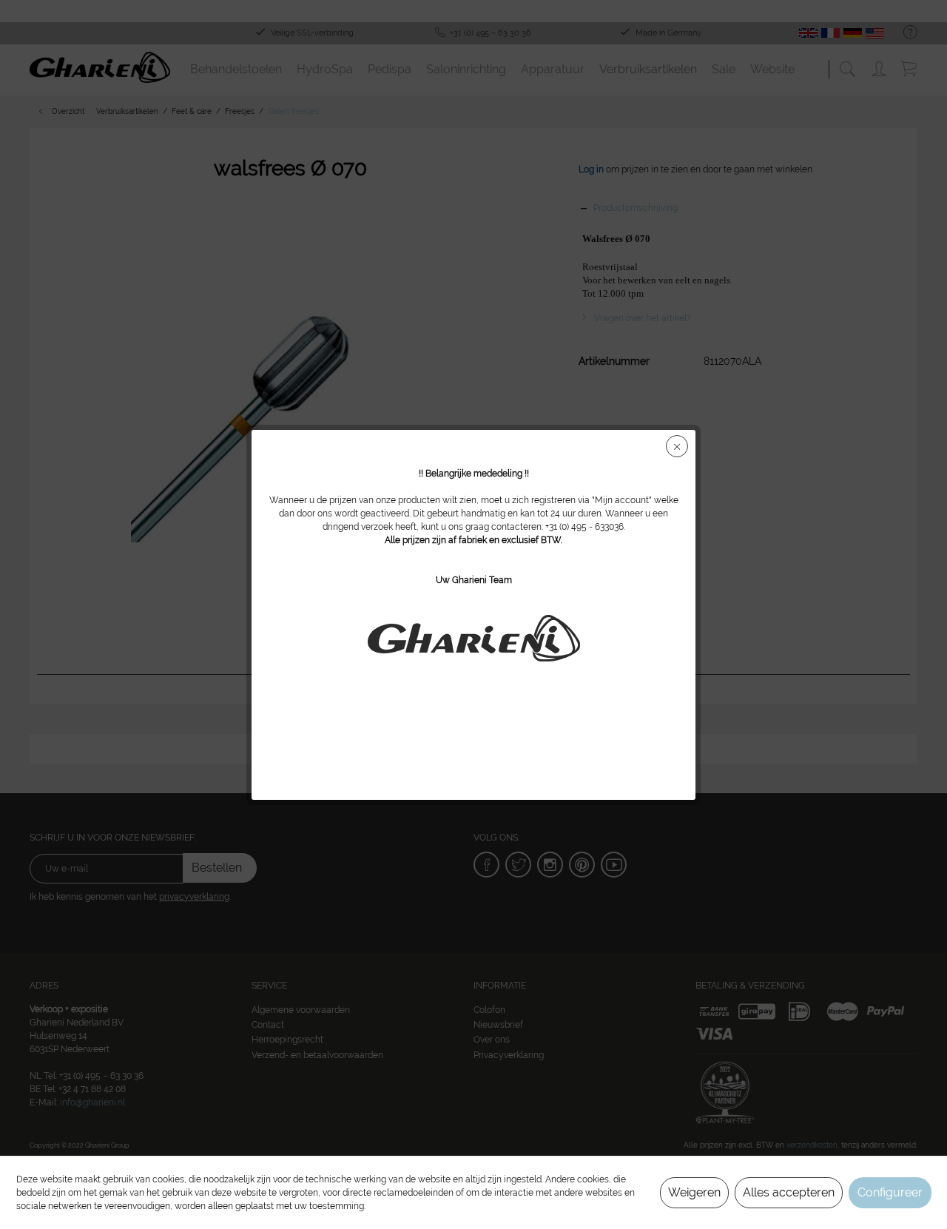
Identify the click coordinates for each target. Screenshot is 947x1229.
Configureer (890, 1192)
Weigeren (694, 1192)
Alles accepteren (789, 1192)
